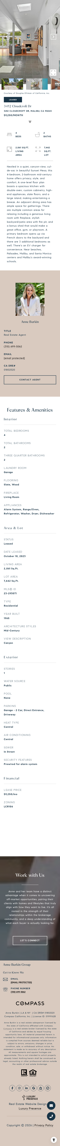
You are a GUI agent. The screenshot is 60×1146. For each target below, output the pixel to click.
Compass (7, 1028)
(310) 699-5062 (13, 346)
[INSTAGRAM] (19, 1088)
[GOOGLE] (33, 1088)
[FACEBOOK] (12, 1088)
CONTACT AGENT (30, 379)
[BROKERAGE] (48, 1088)
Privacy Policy (43, 1125)
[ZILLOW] (41, 1088)
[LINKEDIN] (26, 1088)
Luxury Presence (30, 1108)
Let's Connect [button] (30, 940)
